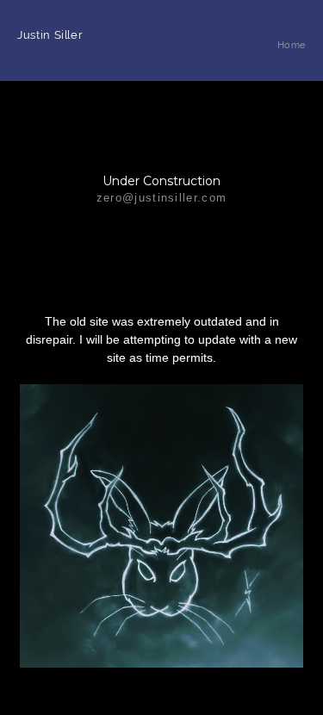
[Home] (291, 64)
